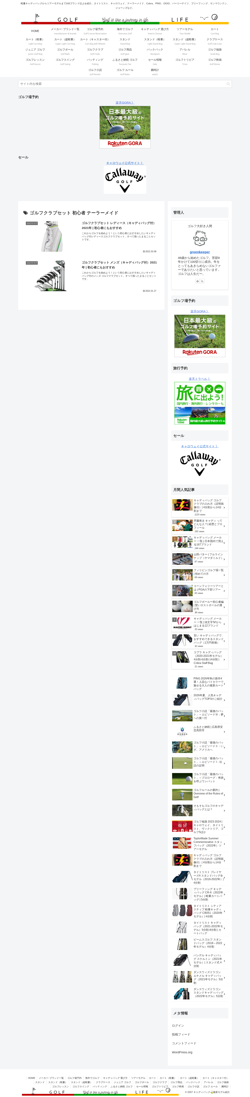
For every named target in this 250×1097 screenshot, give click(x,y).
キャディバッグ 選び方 (115, 1078)
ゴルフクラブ (160, 1082)
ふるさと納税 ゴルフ (122, 1086)
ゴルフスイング (80, 1086)
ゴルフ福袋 (223, 1082)
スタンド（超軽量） (81, 1082)
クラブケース (103, 1082)
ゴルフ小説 (193, 1086)
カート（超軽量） (189, 1078)
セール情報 (142, 1086)
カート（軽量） (168, 1078)
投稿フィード (181, 1034)
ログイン (178, 1025)
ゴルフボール (142, 1082)
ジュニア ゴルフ (122, 1082)
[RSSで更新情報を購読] (202, 281)
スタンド (40, 1082)
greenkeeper (200, 252)
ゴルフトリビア (160, 1086)
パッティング (100, 1086)
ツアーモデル (138, 1078)
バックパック (193, 1082)
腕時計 (225, 1086)
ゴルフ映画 (178, 1086)
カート (152, 1078)
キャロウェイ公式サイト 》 (125, 163)
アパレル (208, 1082)
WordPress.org (182, 1052)
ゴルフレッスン (60, 1086)
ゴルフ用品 (176, 1082)
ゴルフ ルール (210, 1086)
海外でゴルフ (92, 1078)
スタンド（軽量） (57, 1082)
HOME (31, 1078)
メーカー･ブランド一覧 (51, 1078)
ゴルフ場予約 (74, 1078)
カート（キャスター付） (216, 1078)
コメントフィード (184, 1043)
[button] (228, 84)
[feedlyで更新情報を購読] (197, 281)
